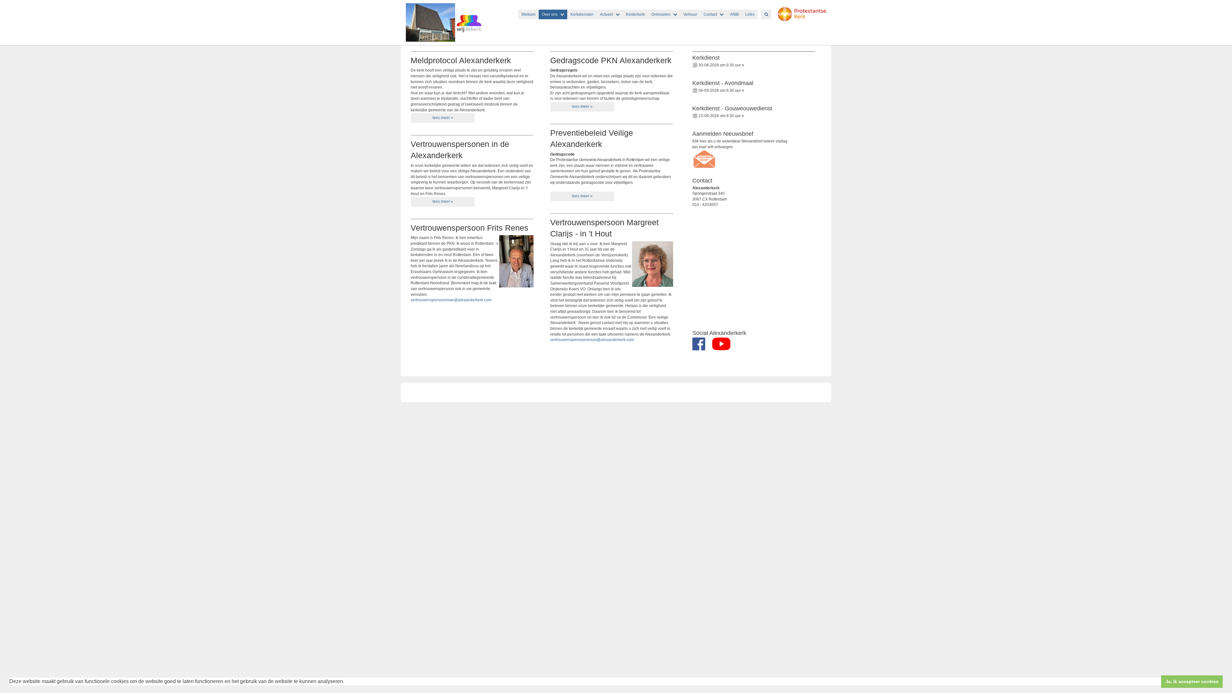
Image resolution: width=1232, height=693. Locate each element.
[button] (346, 682)
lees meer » (442, 118)
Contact (710, 14)
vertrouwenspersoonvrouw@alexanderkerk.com (592, 340)
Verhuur (690, 14)
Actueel (606, 14)
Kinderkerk (635, 14)
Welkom (528, 14)
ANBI (734, 14)
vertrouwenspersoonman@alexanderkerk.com (451, 300)
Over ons (550, 14)
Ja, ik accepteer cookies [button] (1192, 681)
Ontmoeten (661, 14)
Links (750, 14)
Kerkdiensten (582, 14)
